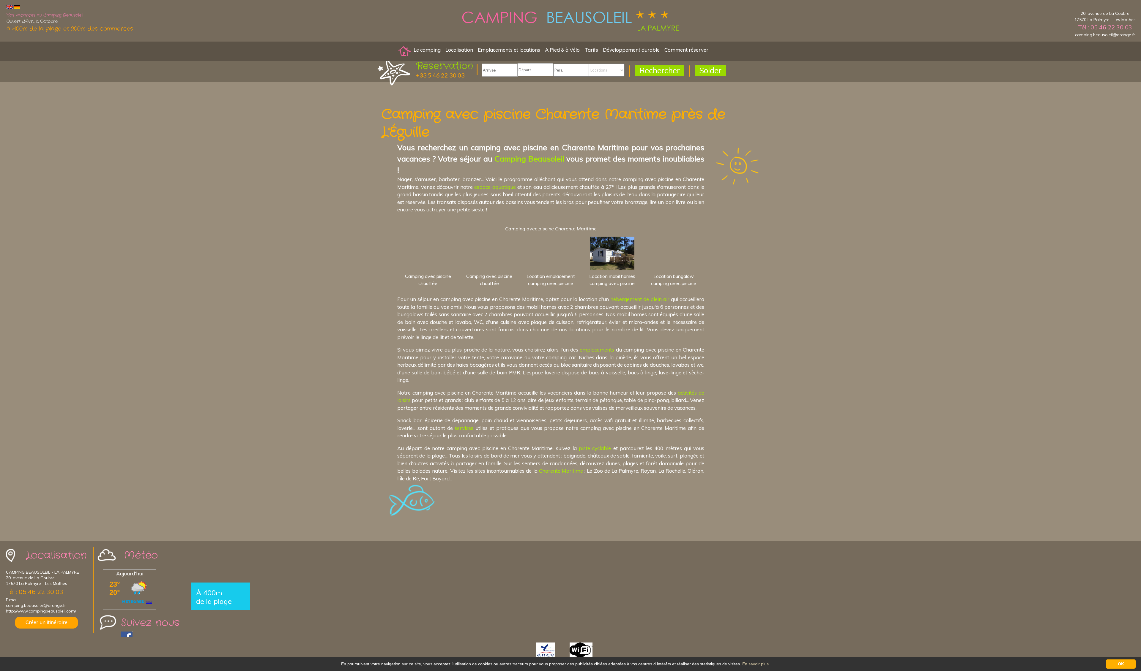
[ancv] (552, 649)
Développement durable (631, 50)
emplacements (597, 349)
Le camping (427, 50)
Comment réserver (686, 50)
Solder (710, 70)
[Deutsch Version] (17, 6)
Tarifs (591, 50)
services (464, 428)
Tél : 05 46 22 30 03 (1105, 27)
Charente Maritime (561, 471)
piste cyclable (595, 448)
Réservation (444, 66)
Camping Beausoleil (529, 158)
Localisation (459, 50)
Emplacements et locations (509, 50)
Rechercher (659, 70)
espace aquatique (495, 187)
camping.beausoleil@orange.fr (1105, 34)
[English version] (10, 6)
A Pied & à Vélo (562, 50)
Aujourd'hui (129, 573)
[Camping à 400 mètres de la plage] (570, 21)
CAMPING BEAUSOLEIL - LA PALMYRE (42, 572)
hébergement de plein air (639, 299)
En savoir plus (755, 663)
